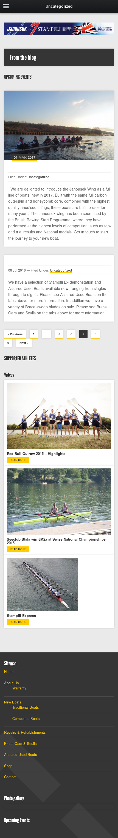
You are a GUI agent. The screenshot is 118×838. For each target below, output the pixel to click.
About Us (11, 682)
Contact (10, 776)
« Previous (15, 334)
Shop (8, 765)
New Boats (12, 702)
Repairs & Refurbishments (25, 732)
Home (8, 671)
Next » (24, 343)
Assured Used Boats (20, 754)
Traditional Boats (25, 707)
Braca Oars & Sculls (20, 743)
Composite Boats (26, 718)
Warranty (19, 688)
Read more (18, 460)
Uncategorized (38, 176)
